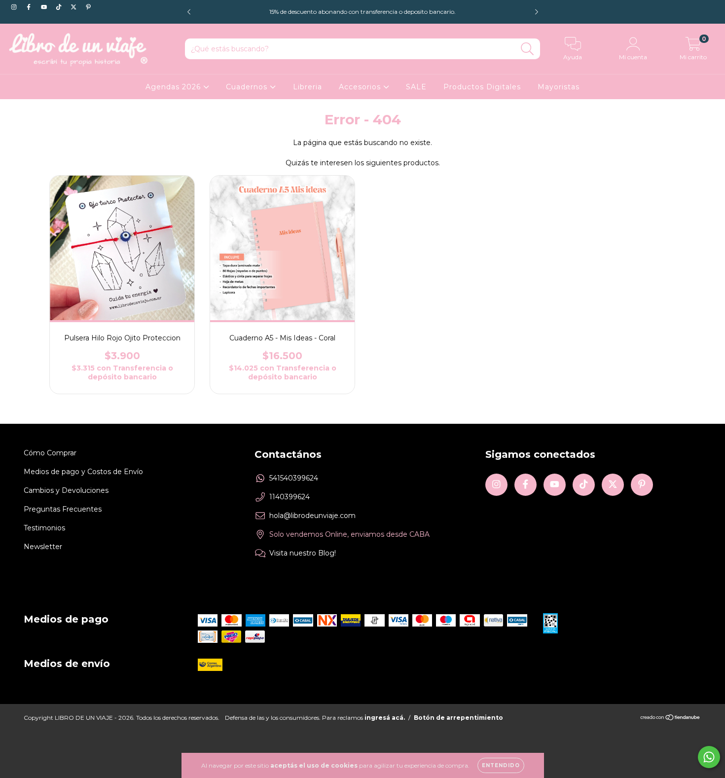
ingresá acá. (384, 717)
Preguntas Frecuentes (63, 509)
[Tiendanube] (670, 718)
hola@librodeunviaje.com (312, 515)
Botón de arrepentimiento (458, 717)
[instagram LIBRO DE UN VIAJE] (14, 6)
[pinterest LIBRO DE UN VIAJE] (88, 6)
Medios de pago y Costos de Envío (83, 471)
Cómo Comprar (50, 452)
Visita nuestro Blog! (302, 553)
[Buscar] (527, 49)
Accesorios (361, 86)
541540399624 (293, 478)
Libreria (307, 86)
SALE (416, 86)
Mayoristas (559, 86)
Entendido (501, 765)
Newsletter (43, 546)
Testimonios (44, 527)
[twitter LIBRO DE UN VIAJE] (74, 6)
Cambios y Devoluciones (66, 490)
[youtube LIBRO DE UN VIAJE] (44, 6)
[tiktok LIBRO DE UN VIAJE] (59, 6)
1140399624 (289, 496)
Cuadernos (248, 86)
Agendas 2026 (174, 86)
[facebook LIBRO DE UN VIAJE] (29, 6)
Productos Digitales (482, 86)
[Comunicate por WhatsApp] (709, 757)
